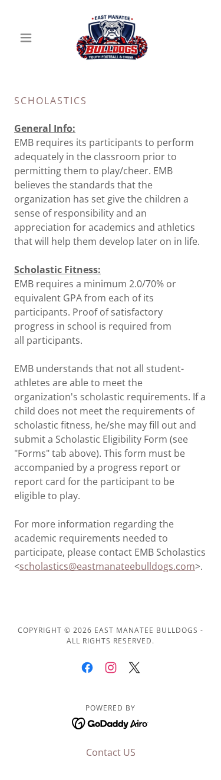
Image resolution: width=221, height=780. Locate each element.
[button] (28, 37)
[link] (111, 37)
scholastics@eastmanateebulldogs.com (107, 566)
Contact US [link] (111, 752)
